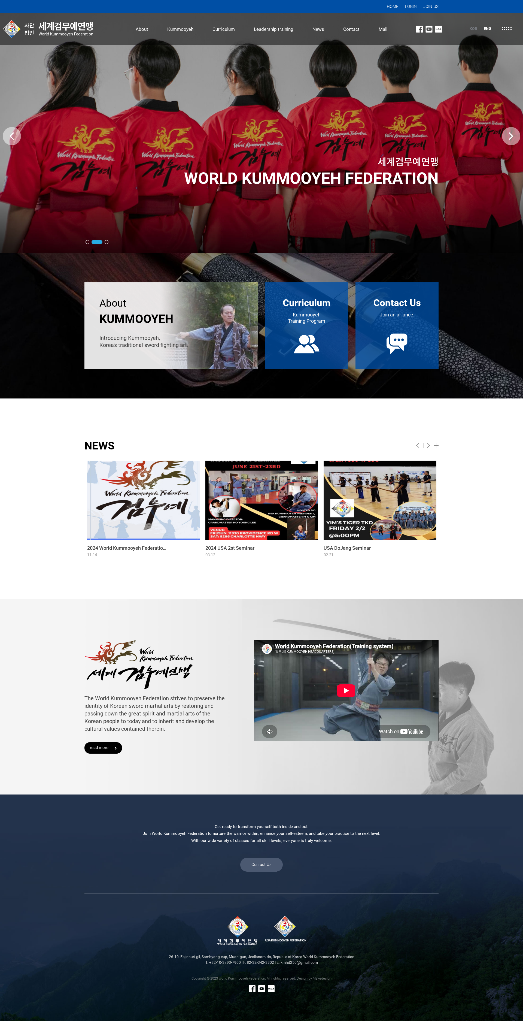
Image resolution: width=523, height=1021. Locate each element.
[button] (87, 242)
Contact (351, 29)
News (318, 29)
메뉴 (507, 28)
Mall (383, 29)
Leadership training (273, 29)
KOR (473, 28)
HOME (393, 6)
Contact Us (261, 864)
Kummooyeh (180, 29)
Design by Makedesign (314, 978)
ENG (487, 28)
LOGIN (411, 6)
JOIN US (431, 6)
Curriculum (223, 29)
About (142, 29)
